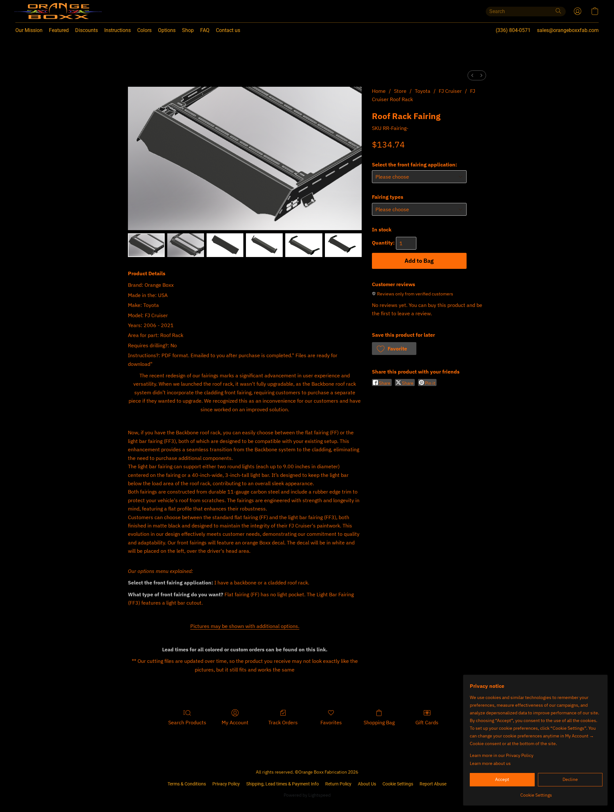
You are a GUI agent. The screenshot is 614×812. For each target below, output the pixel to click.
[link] (536, 792)
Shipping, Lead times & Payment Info (282, 783)
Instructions (117, 30)
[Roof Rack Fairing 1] (185, 245)
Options (167, 30)
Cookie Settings (397, 783)
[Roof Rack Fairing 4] (303, 245)
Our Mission (29, 30)
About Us (367, 783)
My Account (235, 722)
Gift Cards (426, 722)
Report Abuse (433, 783)
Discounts (86, 30)
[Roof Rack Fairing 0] (146, 245)
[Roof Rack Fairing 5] (343, 245)
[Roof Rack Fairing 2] (225, 245)
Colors (144, 30)
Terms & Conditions (187, 783)
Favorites (331, 722)
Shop (188, 30)
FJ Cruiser (450, 91)
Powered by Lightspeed (307, 795)
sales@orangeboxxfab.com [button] (568, 30)
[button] (45, 11)
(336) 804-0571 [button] (513, 30)
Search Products (187, 722)
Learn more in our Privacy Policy (501, 755)
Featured (59, 30)
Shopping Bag (379, 722)
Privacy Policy (226, 783)
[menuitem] (472, 75)
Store (400, 91)
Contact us (228, 30)
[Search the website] (558, 10)
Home (379, 91)
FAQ (204, 30)
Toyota (422, 91)
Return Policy (338, 783)
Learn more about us (490, 763)
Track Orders (283, 722)
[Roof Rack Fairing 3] (264, 245)
